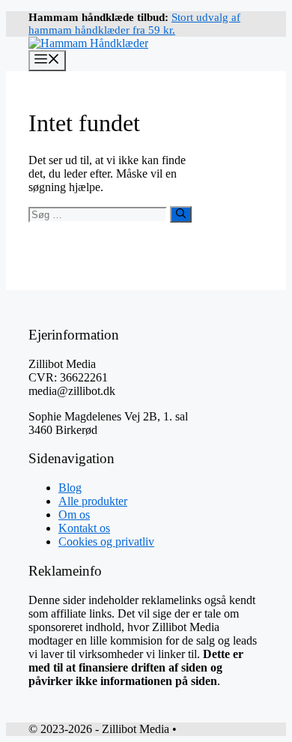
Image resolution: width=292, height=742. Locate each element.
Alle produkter (92, 501)
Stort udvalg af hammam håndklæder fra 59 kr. (134, 23)
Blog (70, 487)
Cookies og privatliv (106, 541)
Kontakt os (84, 528)
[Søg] (181, 214)
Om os (74, 514)
